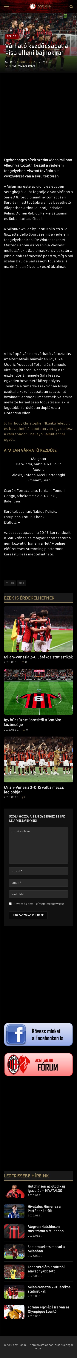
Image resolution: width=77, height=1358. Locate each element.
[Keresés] (71, 6)
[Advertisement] (38, 113)
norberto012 (26, 62)
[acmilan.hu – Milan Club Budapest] (40, 6)
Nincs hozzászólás (22, 65)
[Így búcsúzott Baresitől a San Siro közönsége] (38, 692)
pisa (21, 583)
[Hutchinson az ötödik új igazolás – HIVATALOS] (14, 1191)
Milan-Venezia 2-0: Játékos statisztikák (38, 657)
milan (10, 583)
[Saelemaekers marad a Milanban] (14, 1251)
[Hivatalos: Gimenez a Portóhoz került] (14, 1211)
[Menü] (6, 6)
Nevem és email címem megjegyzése (38, 904)
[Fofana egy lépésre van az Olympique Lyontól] (14, 1312)
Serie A (12, 36)
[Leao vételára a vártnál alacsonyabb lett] (14, 1272)
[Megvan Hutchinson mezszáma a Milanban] (14, 1231)
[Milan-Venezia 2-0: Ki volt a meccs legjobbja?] (38, 760)
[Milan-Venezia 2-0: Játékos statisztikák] (38, 629)
